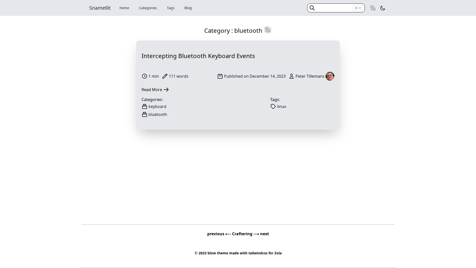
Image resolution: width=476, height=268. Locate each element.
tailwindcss (258, 253)
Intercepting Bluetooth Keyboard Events (198, 56)
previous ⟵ (219, 233)
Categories (148, 7)
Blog (188, 7)
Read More (152, 89)
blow (212, 253)
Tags (171, 7)
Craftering (242, 233)
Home (124, 7)
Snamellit (100, 7)
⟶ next (261, 233)
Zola (278, 253)
